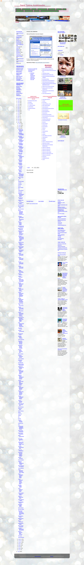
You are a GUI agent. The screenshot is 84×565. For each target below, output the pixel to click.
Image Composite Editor (46, 105)
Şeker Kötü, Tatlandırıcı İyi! (20, 439)
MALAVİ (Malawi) (19, 93)
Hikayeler (18, 49)
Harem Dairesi (20, 507)
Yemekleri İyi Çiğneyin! (20, 198)
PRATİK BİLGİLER (29, 11)
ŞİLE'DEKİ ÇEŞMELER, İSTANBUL (21, 140)
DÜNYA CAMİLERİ (26, 9)
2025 (19, 101)
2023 (19, 104)
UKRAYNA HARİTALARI (18, 91)
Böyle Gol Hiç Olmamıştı (20, 229)
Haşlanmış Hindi (20, 409)
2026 (19, 99)
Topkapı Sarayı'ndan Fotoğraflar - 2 (21, 259)
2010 (19, 551)
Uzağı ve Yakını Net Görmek (21, 364)
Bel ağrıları (30, 102)
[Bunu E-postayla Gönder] (34, 167)
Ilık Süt (19, 418)
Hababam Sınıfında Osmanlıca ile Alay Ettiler (62, 207)
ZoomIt (43, 159)
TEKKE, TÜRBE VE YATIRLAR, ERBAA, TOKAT (63, 299)
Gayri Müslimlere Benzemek (61, 239)
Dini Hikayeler (18, 41)
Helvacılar (20, 535)
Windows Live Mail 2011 (46, 147)
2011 (18, 122)
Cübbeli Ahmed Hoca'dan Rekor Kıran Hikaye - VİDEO (21, 319)
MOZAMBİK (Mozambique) (19, 89)
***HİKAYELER (18, 35)
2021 (19, 107)
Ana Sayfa (19, 9)
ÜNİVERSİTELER (19, 11)
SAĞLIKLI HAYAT (19, 56)
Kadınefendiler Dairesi (20, 502)
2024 (19, 102)
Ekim (19, 126)
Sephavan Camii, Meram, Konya (19, 71)
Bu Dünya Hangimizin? (62, 218)
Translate (61, 54)
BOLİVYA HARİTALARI (18, 95)
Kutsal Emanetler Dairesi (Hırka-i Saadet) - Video (20, 481)
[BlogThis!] (35, 167)
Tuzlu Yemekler (21, 358)
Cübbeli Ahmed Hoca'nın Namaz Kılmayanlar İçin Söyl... (21, 233)
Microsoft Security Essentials (46, 114)
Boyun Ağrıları (30, 103)
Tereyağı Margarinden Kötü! (21, 447)
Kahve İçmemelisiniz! (21, 436)
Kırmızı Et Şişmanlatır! (20, 450)
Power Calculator (45, 123)
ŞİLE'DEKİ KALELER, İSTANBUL (20, 150)
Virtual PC (44, 138)
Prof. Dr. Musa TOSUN (65, 263)
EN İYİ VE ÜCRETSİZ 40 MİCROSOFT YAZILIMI (32, 70)
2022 (19, 105)
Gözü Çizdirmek (21, 339)
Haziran (19, 542)
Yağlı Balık (20, 191)
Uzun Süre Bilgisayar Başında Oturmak (20, 342)
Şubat (19, 548)
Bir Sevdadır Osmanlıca (62, 119)
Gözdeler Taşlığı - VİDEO (20, 486)
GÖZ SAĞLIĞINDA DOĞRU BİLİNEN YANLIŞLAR (21, 324)
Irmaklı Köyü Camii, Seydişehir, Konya (19, 69)
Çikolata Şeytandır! (20, 458)
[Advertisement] (36, 27)
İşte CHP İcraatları (61, 213)
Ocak (19, 549)
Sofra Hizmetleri (21, 537)
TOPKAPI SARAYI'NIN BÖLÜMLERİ (21, 529)
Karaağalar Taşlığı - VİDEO (20, 505)
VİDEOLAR (59, 9)
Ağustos (20, 539)
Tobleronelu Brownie (61, 246)
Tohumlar (20, 184)
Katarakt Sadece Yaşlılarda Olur (20, 351)
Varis (29, 109)
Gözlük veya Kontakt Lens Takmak (21, 367)
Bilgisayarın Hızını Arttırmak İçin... (47, 68)
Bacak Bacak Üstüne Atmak (32, 100)
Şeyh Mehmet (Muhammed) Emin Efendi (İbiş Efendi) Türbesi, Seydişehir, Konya (62, 276)
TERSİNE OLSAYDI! (62, 98)
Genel (17, 48)
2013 (19, 119)
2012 (19, 120)
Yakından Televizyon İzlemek (20, 356)
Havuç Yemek (20, 353)
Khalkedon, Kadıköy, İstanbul (20, 164)
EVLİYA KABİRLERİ (19, 44)
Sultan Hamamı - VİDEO (21, 500)
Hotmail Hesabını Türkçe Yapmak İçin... (48, 80)
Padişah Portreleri (20, 277)
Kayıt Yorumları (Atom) (33, 203)
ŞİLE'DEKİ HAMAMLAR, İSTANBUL (21, 137)
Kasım (19, 125)
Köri (19, 188)
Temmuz (20, 540)
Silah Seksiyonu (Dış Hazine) (21, 466)
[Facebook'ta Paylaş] (37, 167)
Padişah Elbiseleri (20, 274)
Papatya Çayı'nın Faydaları (20, 421)
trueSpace (43, 134)
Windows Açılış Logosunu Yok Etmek (48, 86)
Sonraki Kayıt (30, 201)
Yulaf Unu (20, 413)
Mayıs (19, 543)
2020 (19, 108)
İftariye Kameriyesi (20, 521)
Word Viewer (44, 156)
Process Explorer (44, 126)
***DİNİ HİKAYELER (19, 33)
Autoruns (43, 100)
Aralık (19, 123)
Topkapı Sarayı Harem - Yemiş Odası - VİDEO (21, 243)
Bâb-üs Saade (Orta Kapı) (20, 526)
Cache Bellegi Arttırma (45, 73)
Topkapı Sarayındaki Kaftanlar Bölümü (20, 397)
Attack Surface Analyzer (46, 99)
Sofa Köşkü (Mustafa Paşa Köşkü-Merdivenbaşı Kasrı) (21, 512)
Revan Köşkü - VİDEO (21, 516)
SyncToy (43, 129)
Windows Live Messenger (46, 150)
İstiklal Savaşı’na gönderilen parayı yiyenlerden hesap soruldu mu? (62, 211)
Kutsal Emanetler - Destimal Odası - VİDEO (20, 475)
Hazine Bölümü (21, 468)
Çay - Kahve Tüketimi (31, 105)
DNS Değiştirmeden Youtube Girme (47, 74)
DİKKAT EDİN (18, 43)
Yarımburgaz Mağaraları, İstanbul (20, 130)
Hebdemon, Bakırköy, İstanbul (20, 160)
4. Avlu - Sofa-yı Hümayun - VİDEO (21, 493)
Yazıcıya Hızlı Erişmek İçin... (46, 93)
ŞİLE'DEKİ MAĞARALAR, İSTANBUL (21, 133)
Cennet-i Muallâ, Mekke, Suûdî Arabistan (19, 74)
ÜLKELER (34, 9)
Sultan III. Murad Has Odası (20, 497)
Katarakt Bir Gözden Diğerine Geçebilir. (20, 347)
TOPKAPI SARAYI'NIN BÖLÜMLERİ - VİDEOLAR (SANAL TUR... (21, 238)
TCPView (43, 132)
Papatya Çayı (20, 423)
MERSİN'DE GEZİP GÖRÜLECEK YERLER (49, 11)
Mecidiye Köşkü (21, 509)
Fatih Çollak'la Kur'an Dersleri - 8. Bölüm (61, 231)
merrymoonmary (38, 556)
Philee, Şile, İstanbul (20, 153)
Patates (19, 415)
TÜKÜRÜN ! (60, 223)
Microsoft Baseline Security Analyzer (48, 108)
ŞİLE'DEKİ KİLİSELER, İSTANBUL (20, 144)
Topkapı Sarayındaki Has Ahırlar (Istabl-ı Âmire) (20, 371)
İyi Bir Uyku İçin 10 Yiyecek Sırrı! (21, 404)
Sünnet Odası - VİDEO (21, 524)
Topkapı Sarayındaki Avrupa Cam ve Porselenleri (21, 309)
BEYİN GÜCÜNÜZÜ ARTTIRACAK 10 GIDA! (21, 174)
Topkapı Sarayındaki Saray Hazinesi (20, 289)
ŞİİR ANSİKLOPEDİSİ (42, 9)
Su (18, 179)
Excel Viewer (44, 102)
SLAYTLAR (37, 11)
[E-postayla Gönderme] (32, 167)
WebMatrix (44, 140)
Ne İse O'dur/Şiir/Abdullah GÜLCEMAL (64, 320)
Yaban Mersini (20, 190)
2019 (19, 110)
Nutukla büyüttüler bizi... (62, 225)
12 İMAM (59, 237)
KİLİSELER (18, 52)
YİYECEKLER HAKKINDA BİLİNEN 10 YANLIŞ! (20, 428)
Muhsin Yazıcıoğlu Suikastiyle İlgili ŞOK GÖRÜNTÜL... (21, 213)
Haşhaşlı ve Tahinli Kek (62, 243)
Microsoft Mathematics (46, 111)
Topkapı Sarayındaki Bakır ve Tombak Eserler (20, 284)
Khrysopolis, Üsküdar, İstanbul (20, 167)
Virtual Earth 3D (44, 137)
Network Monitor (45, 117)
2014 (19, 117)
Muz (19, 424)
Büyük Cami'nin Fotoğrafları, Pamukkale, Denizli (19, 79)
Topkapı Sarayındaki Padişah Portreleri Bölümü (20, 392)
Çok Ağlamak (20, 362)
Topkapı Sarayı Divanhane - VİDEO (21, 247)
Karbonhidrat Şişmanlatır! (20, 431)
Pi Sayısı (17, 53)
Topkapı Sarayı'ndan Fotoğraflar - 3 (21, 263)
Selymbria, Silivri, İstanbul (20, 170)
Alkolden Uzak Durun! (20, 201)
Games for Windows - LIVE (46, 103)
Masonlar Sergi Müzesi (64, 339)
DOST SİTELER (51, 9)
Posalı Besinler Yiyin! (21, 207)
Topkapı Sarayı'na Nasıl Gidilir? (21, 271)
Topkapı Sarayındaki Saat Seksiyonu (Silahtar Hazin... (20, 382)
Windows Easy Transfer (46, 143)
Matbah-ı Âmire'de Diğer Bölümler (20, 533)
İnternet (17, 63)
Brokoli (19, 185)
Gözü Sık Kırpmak (20, 328)
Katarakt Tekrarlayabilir (21, 331)
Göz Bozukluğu (30, 106)
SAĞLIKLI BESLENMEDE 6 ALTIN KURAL (21, 195)
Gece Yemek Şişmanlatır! (20, 433)
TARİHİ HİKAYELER (19, 58)
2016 (19, 114)
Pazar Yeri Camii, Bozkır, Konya (19, 77)
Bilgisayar (18, 40)
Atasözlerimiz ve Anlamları (19, 37)
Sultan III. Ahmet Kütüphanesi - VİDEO (21, 463)
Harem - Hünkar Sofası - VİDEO (20, 223)
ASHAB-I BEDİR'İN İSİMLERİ (61, 235)
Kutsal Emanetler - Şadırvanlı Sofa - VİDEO (21, 471)
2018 (19, 111)
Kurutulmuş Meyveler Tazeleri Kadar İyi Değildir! (20, 454)
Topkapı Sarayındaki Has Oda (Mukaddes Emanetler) (20, 300)
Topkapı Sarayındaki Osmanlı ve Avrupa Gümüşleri (20, 314)
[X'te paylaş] (36, 167)
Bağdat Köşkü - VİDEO (21, 519)
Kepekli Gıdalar (21, 181)
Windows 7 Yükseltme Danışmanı (47, 141)
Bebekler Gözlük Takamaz (20, 337)
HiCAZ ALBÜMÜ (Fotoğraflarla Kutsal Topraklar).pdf (64, 331)
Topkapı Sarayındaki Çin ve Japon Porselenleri (21, 280)
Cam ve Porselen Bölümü (20, 401)
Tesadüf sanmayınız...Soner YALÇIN (61, 202)
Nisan (19, 545)
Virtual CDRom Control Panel (47, 135)
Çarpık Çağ (60, 222)
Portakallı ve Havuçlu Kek (62, 247)
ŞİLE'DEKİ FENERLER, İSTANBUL (21, 147)
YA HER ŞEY (62, 97)
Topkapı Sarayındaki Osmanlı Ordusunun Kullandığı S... (20, 294)
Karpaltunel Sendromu (31, 108)
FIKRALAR (18, 46)
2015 (19, 116)
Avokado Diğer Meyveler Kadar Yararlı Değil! (21, 443)
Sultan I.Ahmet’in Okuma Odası (20, 490)
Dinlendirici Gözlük (20, 361)
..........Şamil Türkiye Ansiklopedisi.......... (32, 5)
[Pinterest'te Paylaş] (38, 167)
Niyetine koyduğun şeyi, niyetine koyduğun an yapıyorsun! (64, 289)
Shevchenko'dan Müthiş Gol (21, 226)
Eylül (19, 128)
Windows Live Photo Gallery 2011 (47, 153)
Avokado (19, 182)
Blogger (51, 556)
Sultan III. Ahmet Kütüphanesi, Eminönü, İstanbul (21, 377)
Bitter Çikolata (20, 187)
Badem (19, 412)
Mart (19, 546)
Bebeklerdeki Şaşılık (20, 334)
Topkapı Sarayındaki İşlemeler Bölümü (20, 388)
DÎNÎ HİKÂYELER (63, 76)
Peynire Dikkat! (21, 459)
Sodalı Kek (60, 245)
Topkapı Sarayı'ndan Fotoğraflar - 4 (21, 267)
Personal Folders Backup (46, 120)
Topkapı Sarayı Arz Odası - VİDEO (21, 250)
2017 (19, 113)
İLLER (64, 9)
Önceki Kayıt (52, 201)
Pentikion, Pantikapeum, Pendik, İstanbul (21, 157)
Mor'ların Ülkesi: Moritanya (19, 87)
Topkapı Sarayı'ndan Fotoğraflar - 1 (21, 255)
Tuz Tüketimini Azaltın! (20, 203)
